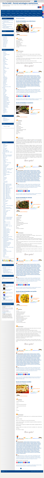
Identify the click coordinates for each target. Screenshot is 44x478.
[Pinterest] (43, 5)
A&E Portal (4, 51)
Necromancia (5, 201)
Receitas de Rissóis (23, 178)
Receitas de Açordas (37, 76)
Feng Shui (8, 13)
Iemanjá (4, 72)
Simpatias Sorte (5, 246)
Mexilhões (29, 98)
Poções (4, 88)
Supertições (5, 250)
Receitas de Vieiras (33, 75)
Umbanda (33, 15)
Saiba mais (32, 1)
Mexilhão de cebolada (31, 287)
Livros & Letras (5, 181)
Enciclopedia (5, 166)
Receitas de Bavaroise (19, 180)
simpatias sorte (5, 106)
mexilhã (24, 98)
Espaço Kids (5, 170)
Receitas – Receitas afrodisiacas (8, 217)
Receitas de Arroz (21, 80)
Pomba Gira (5, 212)
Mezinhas (21, 13)
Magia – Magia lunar (6, 193)
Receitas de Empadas (30, 178)
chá (20, 319)
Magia (18, 13)
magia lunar (5, 80)
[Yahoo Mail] (43, 14)
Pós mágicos (5, 90)
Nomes (26, 13)
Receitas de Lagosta (30, 76)
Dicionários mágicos (6, 164)
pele (35, 140)
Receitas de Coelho (19, 177)
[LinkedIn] (43, 7)
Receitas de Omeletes (19, 179)
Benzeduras (5, 61)
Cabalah (4, 160)
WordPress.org (5, 120)
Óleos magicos (5, 84)
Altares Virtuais (5, 145)
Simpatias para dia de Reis (7, 242)
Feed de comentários (6, 119)
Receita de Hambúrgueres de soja (8, 28)
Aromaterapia (5, 148)
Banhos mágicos (5, 59)
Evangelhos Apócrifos (6, 174)
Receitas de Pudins (22, 78)
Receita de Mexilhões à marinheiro (24, 102)
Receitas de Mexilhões (23, 35)
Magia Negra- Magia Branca (7, 271)
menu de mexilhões (20, 98)
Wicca (38, 15)
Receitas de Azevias (19, 79)
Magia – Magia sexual (6, 195)
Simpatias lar (5, 101)
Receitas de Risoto (27, 75)
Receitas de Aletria (26, 79)
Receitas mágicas (33, 80)
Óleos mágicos (5, 203)
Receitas (38, 13)
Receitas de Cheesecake (35, 179)
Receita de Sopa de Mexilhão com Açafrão (26, 291)
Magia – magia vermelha (6, 196)
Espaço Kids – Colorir (6, 171)
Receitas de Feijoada (27, 179)
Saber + (7, 15)
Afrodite (4, 52)
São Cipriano (5, 94)
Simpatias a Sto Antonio (33, 92)
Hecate (4, 70)
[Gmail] (43, 12)
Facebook (3, 471)
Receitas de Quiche (26, 177)
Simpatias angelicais (27, 92)
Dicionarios (4, 63)
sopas (23, 378)
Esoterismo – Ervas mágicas (7, 169)
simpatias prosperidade (6, 102)
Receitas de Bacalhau (34, 77)
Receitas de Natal (28, 80)
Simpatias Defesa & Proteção (7, 238)
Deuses (4, 163)
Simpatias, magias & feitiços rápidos (30, 89)
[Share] (43, 17)
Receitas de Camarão (19, 77)
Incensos (4, 179)
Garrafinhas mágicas (6, 68)
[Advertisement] (8, 134)
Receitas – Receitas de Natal (7, 218)
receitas (25, 22)
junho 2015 (4, 45)
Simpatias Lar (5, 241)
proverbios (4, 91)
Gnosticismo (5, 177)
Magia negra (5, 81)
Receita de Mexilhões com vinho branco (25, 21)
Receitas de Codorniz (33, 180)
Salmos (11, 15)
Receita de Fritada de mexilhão (23, 381)
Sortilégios (4, 249)
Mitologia (4, 83)
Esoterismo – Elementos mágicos (8, 168)
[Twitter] (43, 10)
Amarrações (32, 90)
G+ (6, 471)
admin (21, 22)
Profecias (4, 215)
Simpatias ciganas (37, 90)
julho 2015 (4, 44)
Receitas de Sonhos (37, 78)
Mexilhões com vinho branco (35, 98)
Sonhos (29, 15)
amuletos (4, 55)
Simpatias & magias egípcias (20, 91)
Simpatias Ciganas (5, 98)
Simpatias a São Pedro (6, 232)
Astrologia (4, 149)
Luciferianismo (5, 182)
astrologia (4, 58)
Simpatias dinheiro (6, 99)
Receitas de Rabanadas (29, 78)
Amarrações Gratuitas (6, 54)
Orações (30, 13)
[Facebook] (43, 9)
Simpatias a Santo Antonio (7, 229)
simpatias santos (5, 105)
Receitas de (31, 79)
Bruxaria (4, 158)
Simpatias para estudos (6, 244)
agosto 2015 (5, 43)
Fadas (4, 66)
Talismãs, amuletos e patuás (7, 251)
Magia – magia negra (6, 194)
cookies (4, 62)
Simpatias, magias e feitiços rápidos (8, 247)
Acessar (4, 117)
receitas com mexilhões (28, 99)
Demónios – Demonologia (7, 162)
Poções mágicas (5, 211)
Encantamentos (22, 90)
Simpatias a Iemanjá (34, 91)
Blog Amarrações (5, 270)
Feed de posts (5, 118)
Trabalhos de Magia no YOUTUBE (8, 272)
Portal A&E (4, 89)
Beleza (4, 60)
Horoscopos (13, 13)
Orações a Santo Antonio (6, 207)
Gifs (3, 69)
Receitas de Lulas (36, 178)
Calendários (5, 161)
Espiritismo (4, 173)
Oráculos (34, 13)
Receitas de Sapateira (22, 76)
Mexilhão (26, 98)
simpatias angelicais (6, 97)
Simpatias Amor (27, 90)
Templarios (4, 252)
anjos (4, 56)
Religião (3, 15)
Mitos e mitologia (5, 200)
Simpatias (25, 15)
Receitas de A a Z (33, 32)
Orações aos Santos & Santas (7, 208)
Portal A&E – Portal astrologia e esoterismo (20, 3)
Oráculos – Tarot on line (6, 210)
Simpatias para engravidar (7, 243)
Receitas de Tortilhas (32, 177)
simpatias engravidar (6, 100)
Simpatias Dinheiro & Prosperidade (8, 239)
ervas (4, 65)
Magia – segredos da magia (7, 197)
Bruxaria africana (5, 159)
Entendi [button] (35, 1)
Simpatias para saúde (6, 245)
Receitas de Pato (22, 181)
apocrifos (4, 57)
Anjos (23, 89)
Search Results (19, 15)
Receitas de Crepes (27, 180)
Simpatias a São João (6, 230)
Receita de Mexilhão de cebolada (24, 197)
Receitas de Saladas (27, 77)
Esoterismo (3, 13)
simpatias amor (5, 96)
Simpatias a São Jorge (6, 231)
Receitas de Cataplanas (37, 176)
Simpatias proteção (6, 103)
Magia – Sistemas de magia (7, 198)
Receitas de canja (30, 176)
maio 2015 (4, 46)
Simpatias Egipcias (6, 240)
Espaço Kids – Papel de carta (7, 172)
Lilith (4, 180)
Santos (15, 15)
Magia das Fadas (37, 89)
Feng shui (4, 67)
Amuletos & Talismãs (28, 91)
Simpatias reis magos (6, 104)
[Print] (43, 15)
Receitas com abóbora (23, 176)
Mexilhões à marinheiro (34, 193)
